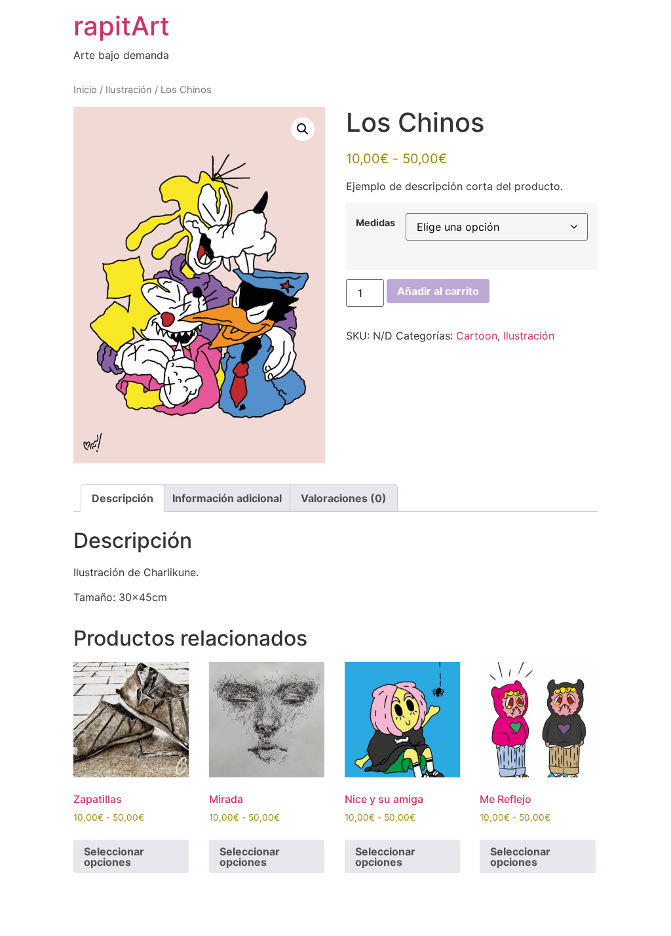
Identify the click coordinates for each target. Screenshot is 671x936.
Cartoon (476, 335)
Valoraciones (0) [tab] (344, 498)
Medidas (375, 222)
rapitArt (121, 26)
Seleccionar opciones (114, 856)
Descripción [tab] (122, 498)
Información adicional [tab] (227, 498)
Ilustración (128, 90)
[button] (303, 129)
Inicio (85, 90)
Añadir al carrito (438, 291)
